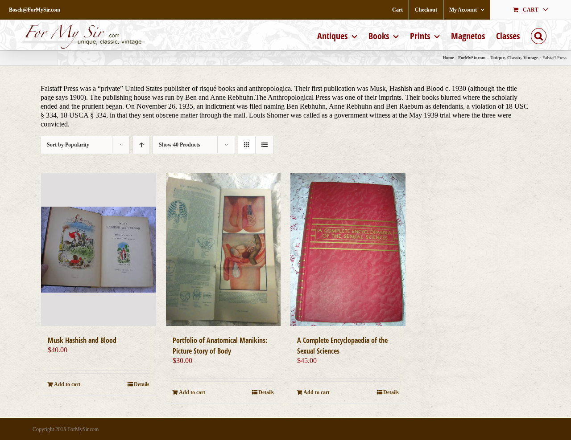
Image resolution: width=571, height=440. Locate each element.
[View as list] (264, 145)
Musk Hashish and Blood (82, 340)
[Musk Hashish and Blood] (98, 249)
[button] (538, 35)
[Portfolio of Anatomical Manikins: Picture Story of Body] (223, 249)
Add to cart (67, 384)
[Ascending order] (141, 145)
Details (141, 384)
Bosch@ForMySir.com (34, 10)
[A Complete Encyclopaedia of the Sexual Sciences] (347, 249)
